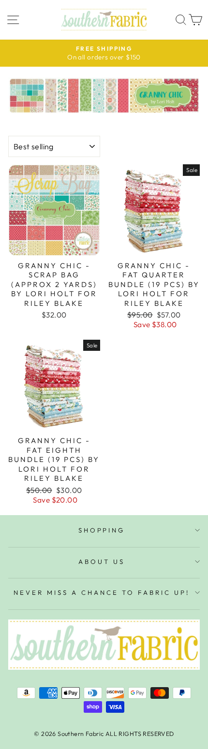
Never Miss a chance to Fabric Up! (101, 592)
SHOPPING (101, 530)
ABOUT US (101, 561)
